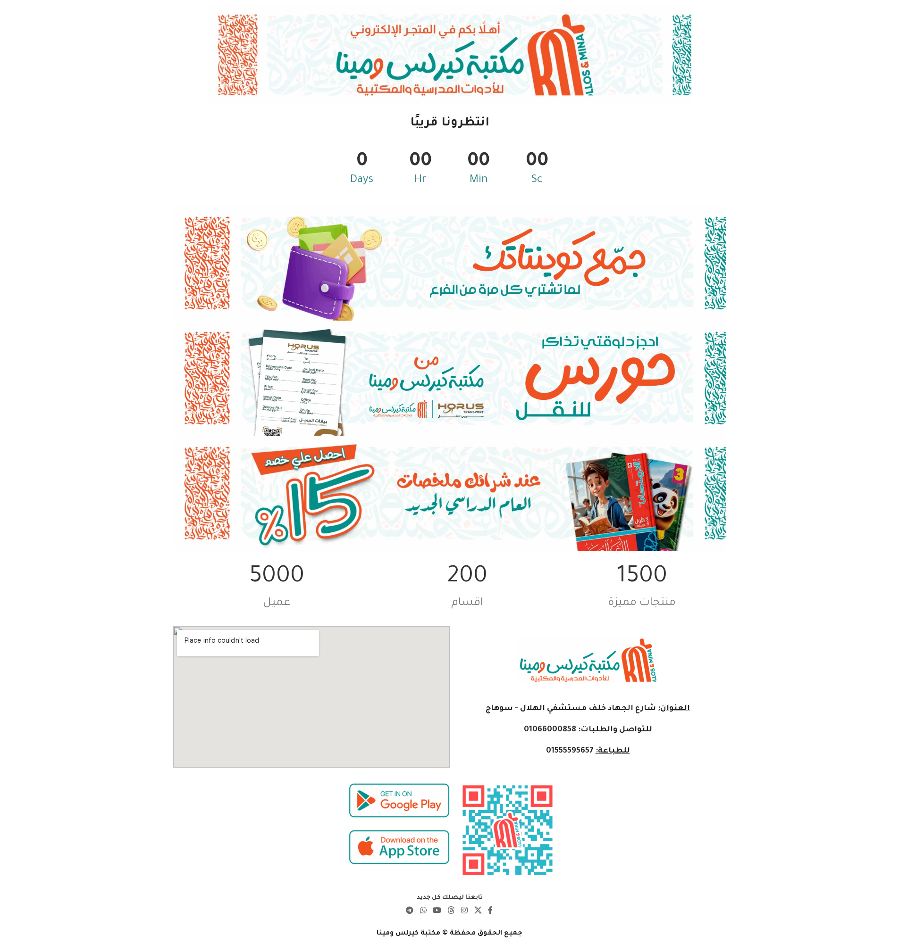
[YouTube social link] (436, 911)
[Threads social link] (451, 911)
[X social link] (478, 911)
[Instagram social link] (464, 911)
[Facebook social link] (490, 911)
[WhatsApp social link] (423, 911)
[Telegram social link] (410, 911)
